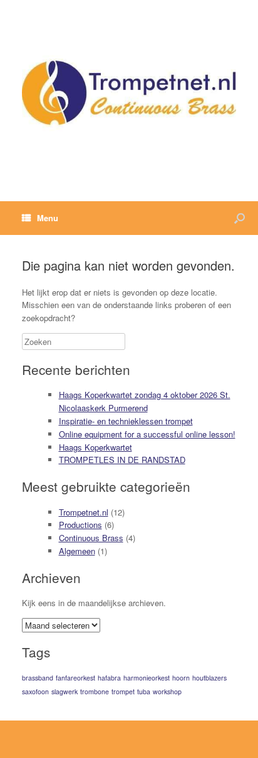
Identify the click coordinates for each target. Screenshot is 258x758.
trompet (123, 691)
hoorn (181, 677)
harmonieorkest (146, 677)
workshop (167, 691)
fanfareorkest (75, 677)
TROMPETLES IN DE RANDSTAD (122, 460)
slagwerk (64, 691)
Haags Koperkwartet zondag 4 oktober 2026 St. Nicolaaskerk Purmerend (144, 401)
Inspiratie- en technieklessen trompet (126, 421)
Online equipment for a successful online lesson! (147, 434)
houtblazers (209, 677)
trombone (94, 691)
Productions (80, 525)
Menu (47, 218)
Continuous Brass (91, 538)
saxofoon (35, 691)
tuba (143, 691)
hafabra (109, 677)
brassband (37, 677)
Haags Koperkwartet (95, 447)
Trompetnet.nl (83, 512)
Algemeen (77, 551)
